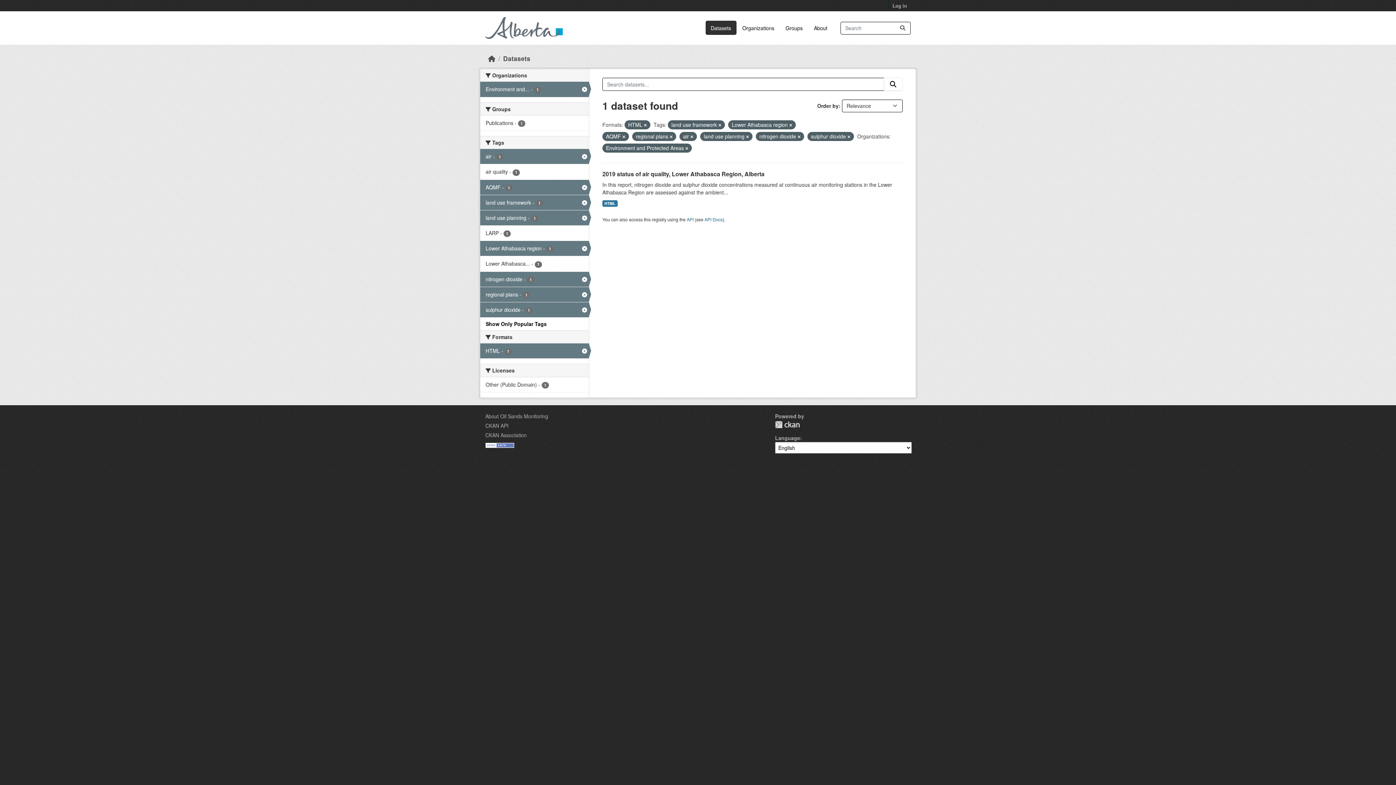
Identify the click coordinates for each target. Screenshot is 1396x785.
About (820, 28)
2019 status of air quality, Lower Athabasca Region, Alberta (683, 174)
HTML (610, 203)
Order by (828, 105)
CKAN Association (506, 435)
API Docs (714, 219)
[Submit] (902, 28)
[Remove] (645, 125)
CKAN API (497, 425)
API (690, 219)
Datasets (721, 28)
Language (787, 438)
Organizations (758, 28)
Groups (794, 28)
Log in (899, 5)
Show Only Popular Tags (516, 323)
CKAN (787, 424)
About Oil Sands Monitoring (516, 416)
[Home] (492, 58)
